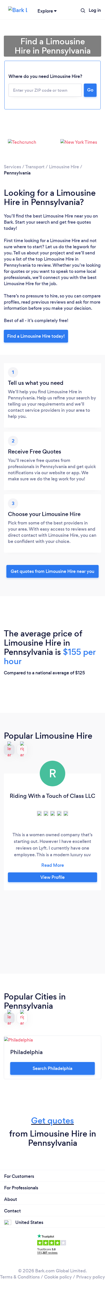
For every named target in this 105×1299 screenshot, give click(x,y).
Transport (35, 167)
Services (12, 167)
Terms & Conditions (20, 1277)
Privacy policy (90, 1277)
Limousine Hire (64, 167)
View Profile (52, 877)
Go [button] (90, 90)
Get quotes (52, 1120)
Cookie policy (58, 1277)
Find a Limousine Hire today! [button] (36, 336)
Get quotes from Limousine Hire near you (52, 571)
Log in (95, 10)
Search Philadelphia (52, 1068)
